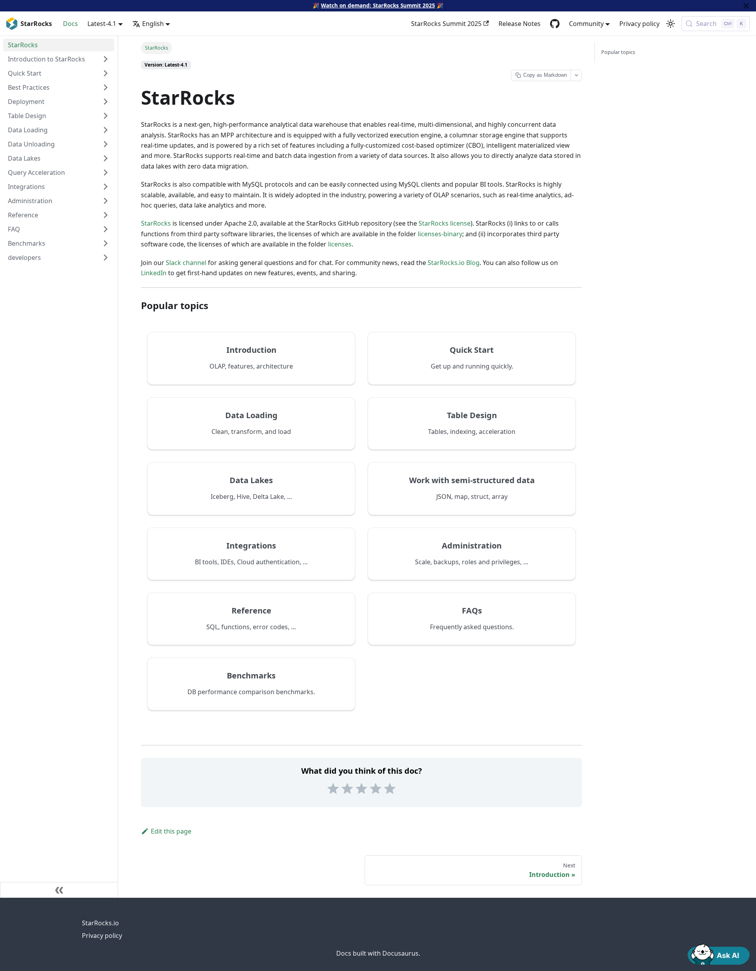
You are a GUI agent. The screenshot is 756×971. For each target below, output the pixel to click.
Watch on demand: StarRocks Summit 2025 (378, 5)
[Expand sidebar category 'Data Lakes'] (105, 158)
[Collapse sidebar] (59, 890)
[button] (58, 257)
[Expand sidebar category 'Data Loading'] (105, 130)
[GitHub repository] (554, 23)
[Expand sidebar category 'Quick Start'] (105, 73)
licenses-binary (440, 234)
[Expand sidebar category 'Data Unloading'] (105, 144)
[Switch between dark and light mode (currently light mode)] (670, 23)
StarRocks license (445, 223)
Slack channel (186, 262)
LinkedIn (154, 273)
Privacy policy (639, 23)
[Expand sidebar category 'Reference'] (105, 215)
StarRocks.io (100, 923)
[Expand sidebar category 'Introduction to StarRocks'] (105, 59)
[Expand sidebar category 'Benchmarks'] (105, 243)
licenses (340, 244)
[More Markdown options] (576, 75)
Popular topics (618, 52)
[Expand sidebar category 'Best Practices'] (105, 87)
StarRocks (156, 223)
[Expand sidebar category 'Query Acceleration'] (105, 172)
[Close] (746, 5)
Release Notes (519, 23)
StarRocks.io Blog (454, 262)
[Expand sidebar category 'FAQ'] (105, 229)
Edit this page (171, 831)
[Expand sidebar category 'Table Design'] (105, 115)
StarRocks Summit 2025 (446, 23)
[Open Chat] (718, 954)
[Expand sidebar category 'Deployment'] (105, 101)
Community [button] (586, 23)
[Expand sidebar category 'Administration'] (105, 201)
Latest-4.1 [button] (101, 23)
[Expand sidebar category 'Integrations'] (105, 186)
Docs (70, 23)
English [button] (153, 23)
